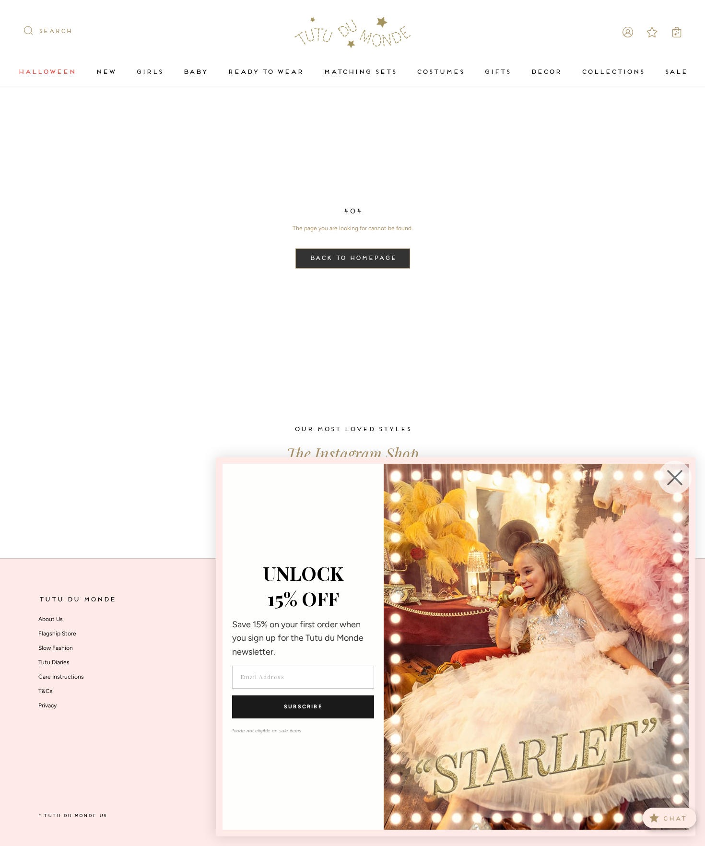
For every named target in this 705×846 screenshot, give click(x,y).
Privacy (47, 705)
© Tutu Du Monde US (72, 816)
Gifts (497, 72)
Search (55, 32)
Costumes (440, 72)
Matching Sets (359, 72)
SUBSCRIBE (303, 707)
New (105, 72)
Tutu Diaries (54, 662)
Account (628, 32)
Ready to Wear (265, 72)
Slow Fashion (55, 648)
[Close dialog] (675, 477)
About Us (50, 619)
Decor (545, 72)
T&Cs (45, 691)
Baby (195, 72)
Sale (675, 72)
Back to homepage (352, 258)
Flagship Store (57, 633)
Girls (149, 72)
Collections (612, 72)
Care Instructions (61, 676)
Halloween (46, 72)
